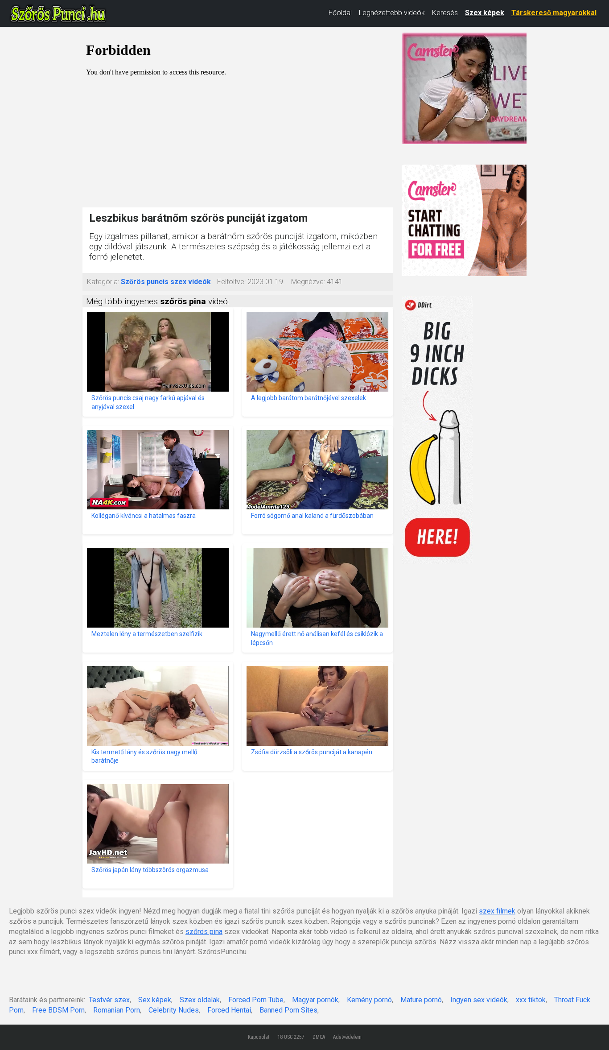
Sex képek (154, 1000)
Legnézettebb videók (392, 12)
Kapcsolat (258, 1037)
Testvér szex (109, 1000)
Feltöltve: (231, 281)
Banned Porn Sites (288, 1010)
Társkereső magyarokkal (554, 12)
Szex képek (484, 12)
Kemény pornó (369, 1000)
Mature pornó (421, 1000)
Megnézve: (308, 281)
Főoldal (340, 12)
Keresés (445, 12)
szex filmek (497, 911)
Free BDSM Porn (58, 1010)
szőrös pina (203, 931)
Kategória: (103, 281)
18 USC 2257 (290, 1037)
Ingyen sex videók (478, 1000)
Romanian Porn (116, 1010)
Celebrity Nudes (173, 1010)
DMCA (319, 1037)
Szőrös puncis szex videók (166, 281)
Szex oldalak (200, 1000)
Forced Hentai (229, 1010)
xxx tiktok (531, 1000)
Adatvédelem (347, 1037)
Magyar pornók (315, 1000)
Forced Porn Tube (256, 1000)
